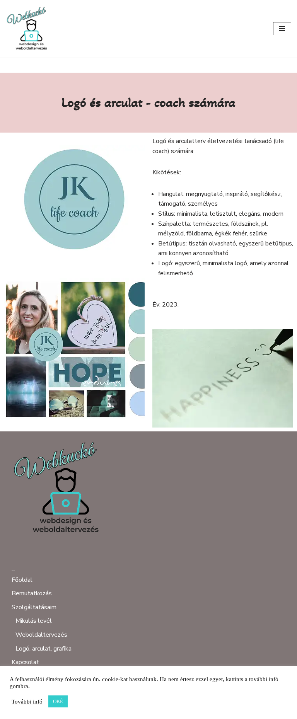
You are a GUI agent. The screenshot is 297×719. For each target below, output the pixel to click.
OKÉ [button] (58, 701)
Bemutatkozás (32, 593)
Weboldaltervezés (41, 634)
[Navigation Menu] (282, 28)
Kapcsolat (25, 662)
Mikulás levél (33, 621)
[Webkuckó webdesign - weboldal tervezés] (29, 28)
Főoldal (22, 580)
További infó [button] (27, 702)
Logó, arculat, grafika (43, 648)
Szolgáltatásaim (34, 607)
